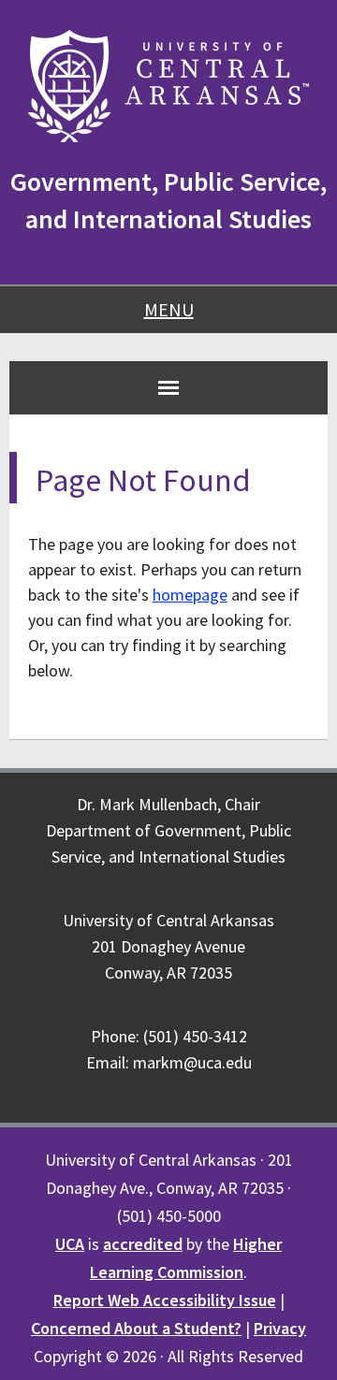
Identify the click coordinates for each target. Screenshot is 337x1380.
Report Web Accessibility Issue (164, 1300)
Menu (169, 309)
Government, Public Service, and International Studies (168, 200)
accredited (143, 1244)
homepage (190, 594)
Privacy (280, 1328)
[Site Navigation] (168, 387)
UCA (69, 1244)
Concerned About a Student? (136, 1328)
